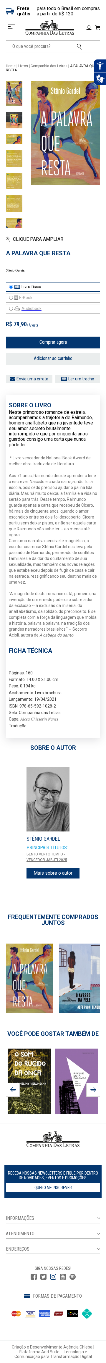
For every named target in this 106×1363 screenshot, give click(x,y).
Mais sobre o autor (53, 873)
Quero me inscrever (53, 1187)
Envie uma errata (32, 379)
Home (11, 66)
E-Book (25, 297)
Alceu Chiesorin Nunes (39, 719)
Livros (23, 66)
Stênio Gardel (15, 270)
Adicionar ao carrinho (53, 358)
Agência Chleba (77, 1347)
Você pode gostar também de (53, 1033)
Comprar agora (53, 342)
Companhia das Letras (49, 66)
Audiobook (31, 308)
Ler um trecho (81, 379)
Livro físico (31, 286)
